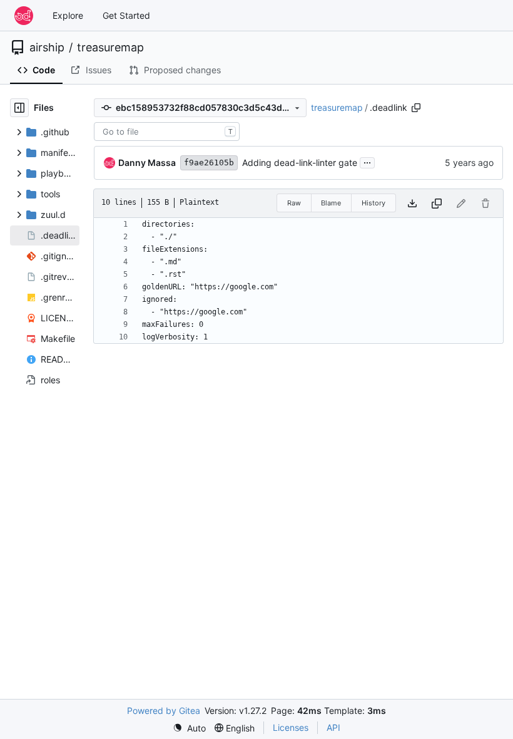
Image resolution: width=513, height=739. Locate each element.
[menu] (189, 728)
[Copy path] (416, 107)
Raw (294, 203)
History (373, 203)
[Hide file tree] (19, 107)
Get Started (126, 15)
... (367, 161)
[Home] (23, 15)
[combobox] (167, 131)
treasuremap (110, 47)
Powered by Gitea (163, 710)
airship (46, 47)
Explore (68, 15)
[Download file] (412, 203)
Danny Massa (147, 162)
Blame (331, 203)
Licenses (290, 727)
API (333, 727)
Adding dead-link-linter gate (299, 162)
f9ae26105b (209, 162)
